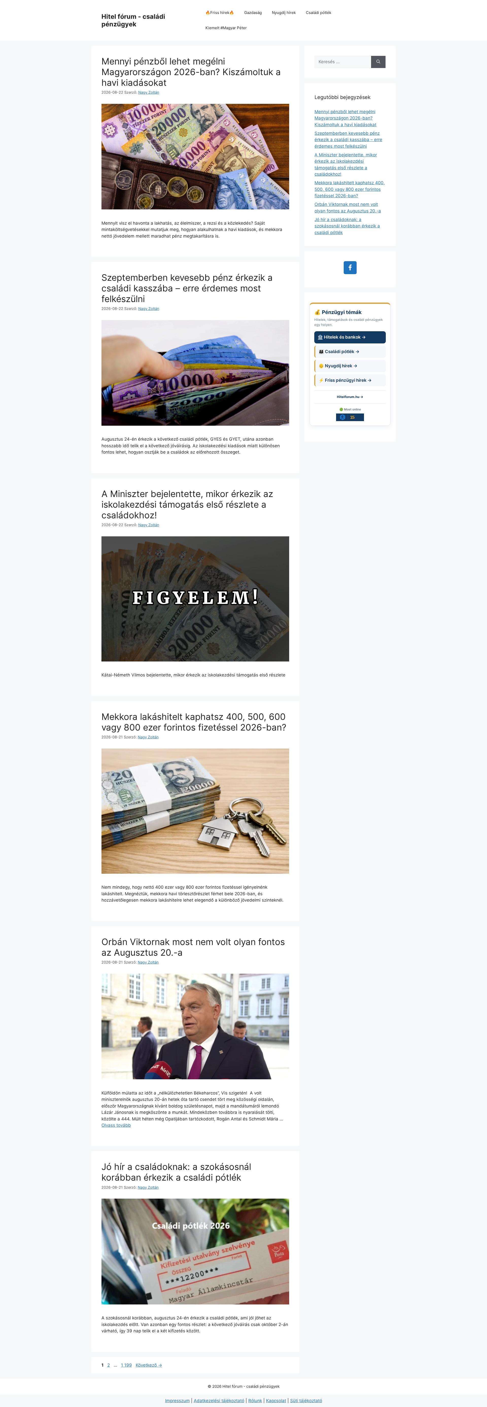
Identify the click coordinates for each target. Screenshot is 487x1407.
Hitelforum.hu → (350, 397)
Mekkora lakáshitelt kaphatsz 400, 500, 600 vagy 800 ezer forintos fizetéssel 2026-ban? (193, 722)
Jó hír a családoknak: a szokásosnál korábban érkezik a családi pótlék (176, 1172)
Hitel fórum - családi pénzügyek (133, 20)
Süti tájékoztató (306, 1400)
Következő (149, 1365)
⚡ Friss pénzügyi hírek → (345, 380)
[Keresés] (378, 62)
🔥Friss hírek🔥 (219, 12)
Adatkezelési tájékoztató (219, 1400)
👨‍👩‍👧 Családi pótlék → (339, 351)
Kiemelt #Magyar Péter (226, 27)
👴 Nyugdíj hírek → (338, 365)
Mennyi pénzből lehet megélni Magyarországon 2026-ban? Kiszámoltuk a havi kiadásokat (191, 72)
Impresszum (177, 1400)
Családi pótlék (318, 12)
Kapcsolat (276, 1400)
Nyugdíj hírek (284, 12)
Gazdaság (253, 12)
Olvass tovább (116, 1125)
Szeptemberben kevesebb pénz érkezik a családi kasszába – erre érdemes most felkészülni (187, 288)
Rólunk (255, 1400)
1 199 (126, 1365)
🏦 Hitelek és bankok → (342, 337)
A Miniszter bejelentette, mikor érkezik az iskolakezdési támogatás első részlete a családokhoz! (187, 504)
